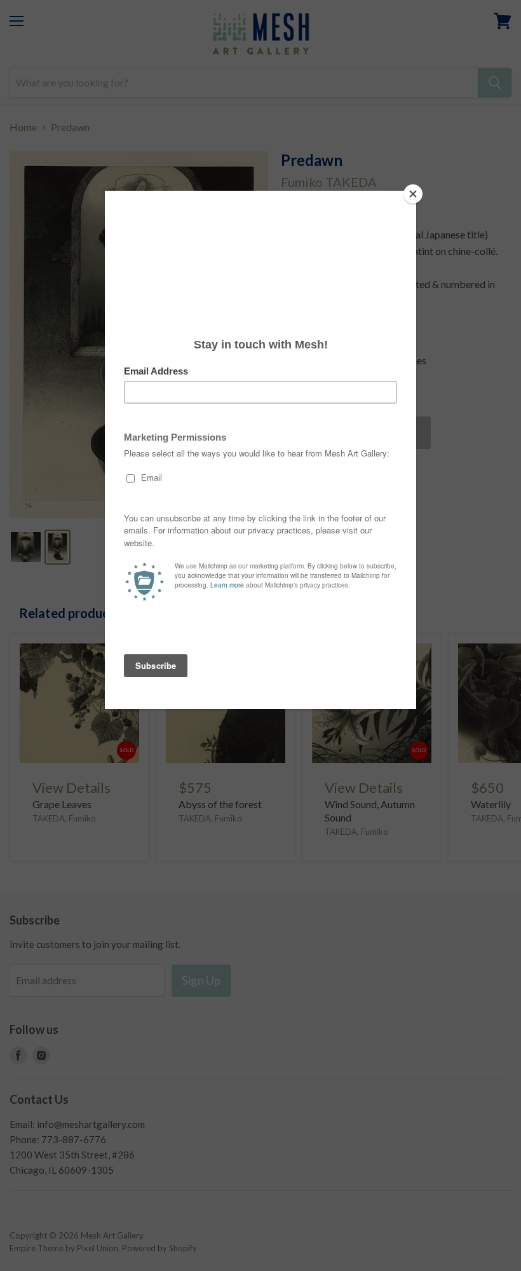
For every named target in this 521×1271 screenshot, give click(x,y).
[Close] (413, 193)
